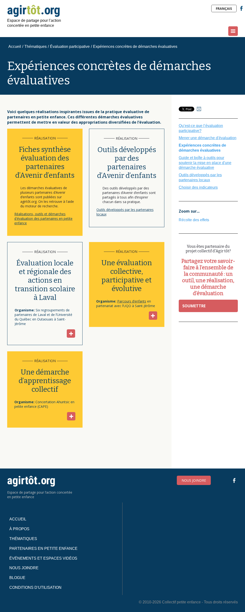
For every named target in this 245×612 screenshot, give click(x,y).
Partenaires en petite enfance (43, 548)
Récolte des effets (194, 220)
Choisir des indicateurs (198, 187)
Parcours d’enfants (131, 301)
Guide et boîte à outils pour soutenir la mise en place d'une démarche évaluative (205, 163)
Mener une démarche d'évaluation (207, 138)
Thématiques (35, 46)
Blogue (17, 578)
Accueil (14, 46)
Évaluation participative (70, 46)
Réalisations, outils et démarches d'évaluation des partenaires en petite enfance (43, 218)
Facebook (241, 8)
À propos (19, 529)
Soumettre (194, 306)
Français (224, 8)
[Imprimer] (199, 110)
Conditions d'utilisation (35, 587)
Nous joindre (194, 480)
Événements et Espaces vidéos (43, 558)
